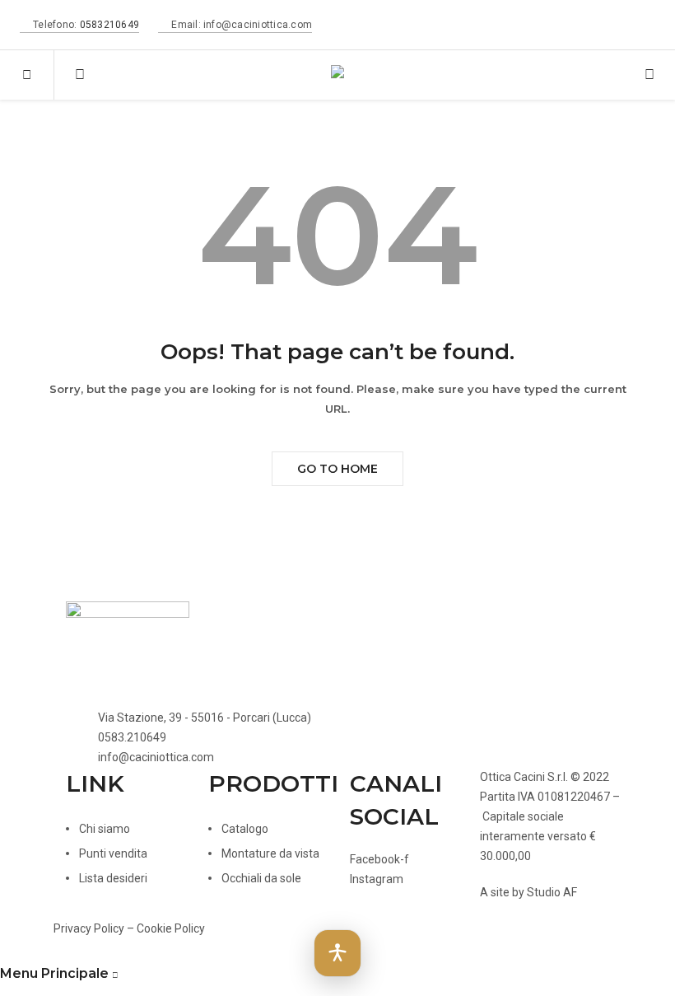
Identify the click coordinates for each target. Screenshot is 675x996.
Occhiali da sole (261, 878)
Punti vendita (113, 853)
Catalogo (244, 828)
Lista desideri (113, 878)
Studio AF (552, 892)
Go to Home (337, 468)
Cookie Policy (171, 928)
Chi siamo (104, 828)
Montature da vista (270, 853)
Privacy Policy (89, 928)
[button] (337, 953)
